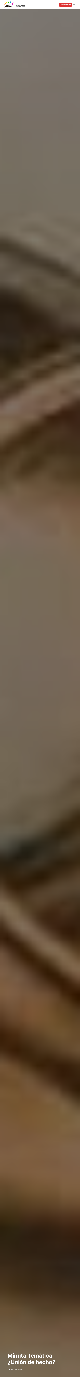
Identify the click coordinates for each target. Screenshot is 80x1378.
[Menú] (74, 4)
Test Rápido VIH (65, 4)
